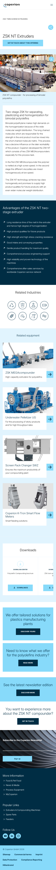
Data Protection (10, 860)
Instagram (18, 836)
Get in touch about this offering (23, 43)
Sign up (17, 759)
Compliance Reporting (31, 860)
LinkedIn (11, 836)
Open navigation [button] (52, 5)
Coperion (11, 5)
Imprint (39, 854)
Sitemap (6, 854)
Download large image (51, 59)
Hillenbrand (8, 865)
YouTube (5, 836)
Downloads (25, 587)
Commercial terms (23, 854)
